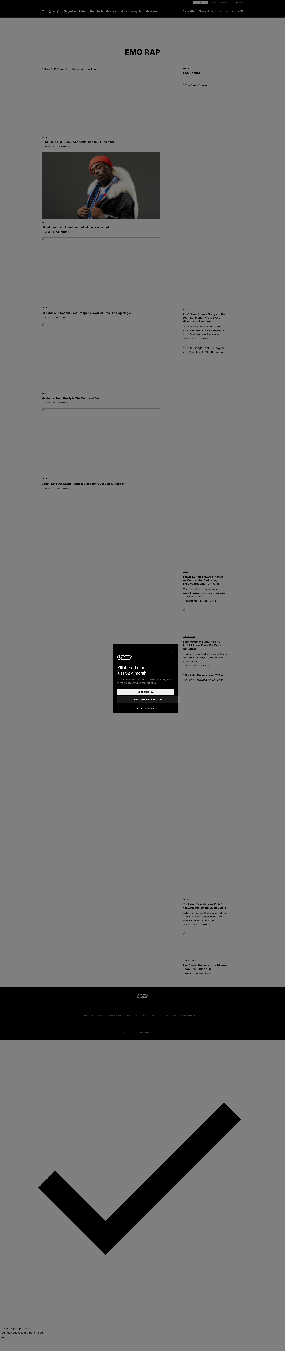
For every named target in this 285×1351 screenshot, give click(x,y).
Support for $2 (145, 691)
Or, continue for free (145, 708)
